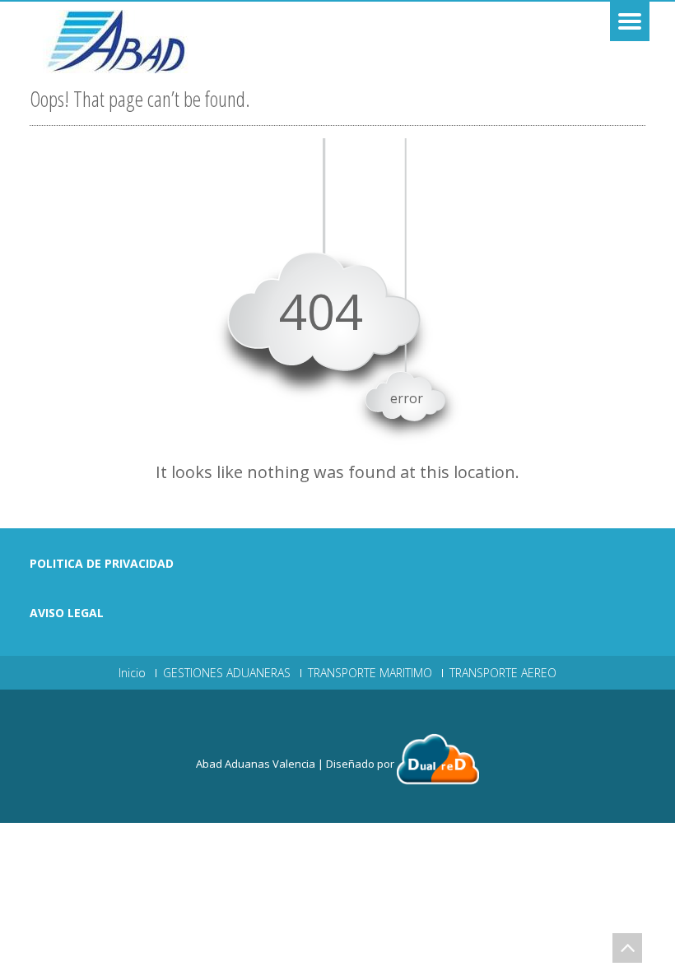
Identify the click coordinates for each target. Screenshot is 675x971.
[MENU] (629, 21)
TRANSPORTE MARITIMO (370, 673)
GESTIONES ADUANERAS (227, 673)
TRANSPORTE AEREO (502, 673)
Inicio (132, 673)
